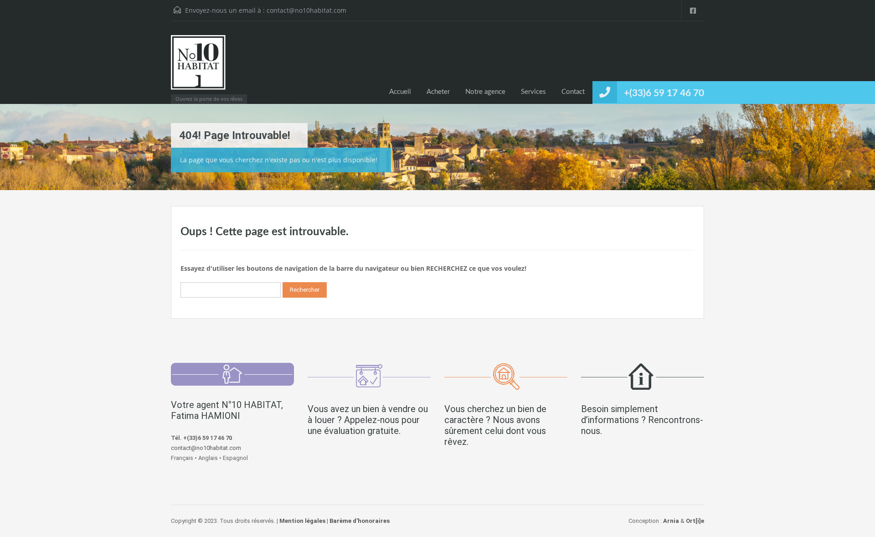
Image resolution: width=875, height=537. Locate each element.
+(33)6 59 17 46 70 (664, 93)
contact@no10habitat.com (306, 10)
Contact (573, 91)
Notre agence (485, 91)
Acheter (438, 91)
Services (533, 91)
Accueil (400, 91)
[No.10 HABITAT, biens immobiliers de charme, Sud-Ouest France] (198, 67)
